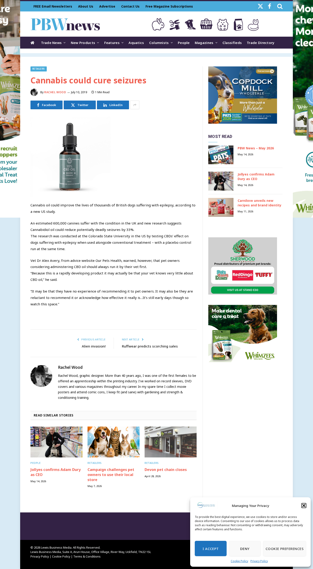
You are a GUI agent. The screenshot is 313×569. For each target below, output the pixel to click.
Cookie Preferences (285, 548)
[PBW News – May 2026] (220, 154)
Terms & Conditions (87, 556)
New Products (83, 42)
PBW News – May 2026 (256, 148)
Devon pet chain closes (166, 469)
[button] (304, 505)
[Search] (279, 6)
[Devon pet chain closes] (171, 442)
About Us (85, 6)
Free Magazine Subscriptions (169, 6)
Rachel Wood (55, 92)
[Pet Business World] (65, 24)
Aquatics (136, 42)
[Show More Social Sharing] (134, 105)
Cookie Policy (239, 561)
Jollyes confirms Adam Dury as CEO (55, 472)
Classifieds (232, 42)
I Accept (211, 548)
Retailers (38, 69)
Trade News (51, 42)
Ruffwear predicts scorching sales (150, 346)
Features (112, 42)
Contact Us (130, 6)
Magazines (204, 42)
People (184, 42)
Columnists (159, 42)
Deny (245, 548)
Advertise (107, 6)
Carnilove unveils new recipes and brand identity (259, 202)
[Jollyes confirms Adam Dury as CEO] (56, 442)
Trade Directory (261, 42)
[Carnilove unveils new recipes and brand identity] (220, 207)
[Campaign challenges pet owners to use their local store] (114, 442)
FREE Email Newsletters (52, 6)
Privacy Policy (259, 561)
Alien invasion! (94, 346)
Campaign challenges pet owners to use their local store (111, 474)
